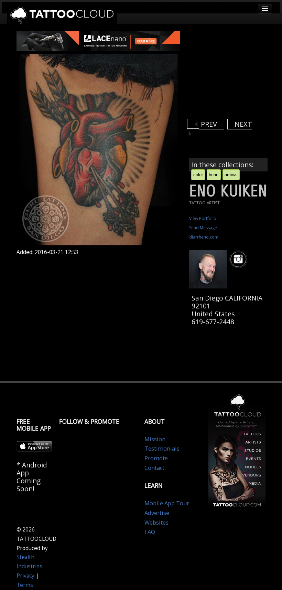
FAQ (149, 532)
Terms (25, 585)
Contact (154, 468)
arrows (231, 174)
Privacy (25, 575)
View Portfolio (202, 218)
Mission (154, 439)
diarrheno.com (203, 237)
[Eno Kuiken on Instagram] (239, 259)
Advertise (156, 513)
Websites (156, 522)
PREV (208, 124)
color (198, 174)
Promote (156, 458)
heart (214, 174)
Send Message (203, 228)
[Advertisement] (234, 74)
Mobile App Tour (166, 503)
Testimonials (162, 448)
